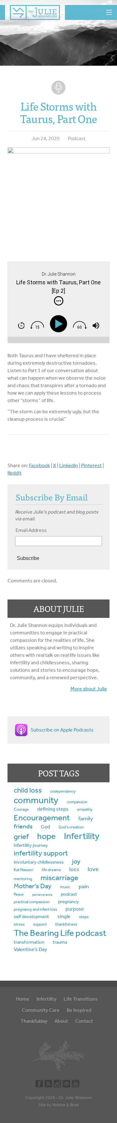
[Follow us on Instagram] (57, 1083)
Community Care (41, 1010)
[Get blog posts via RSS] (48, 1083)
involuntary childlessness (39, 862)
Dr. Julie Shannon (75, 1097)
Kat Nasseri (23, 869)
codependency (63, 791)
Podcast (76, 138)
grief (21, 836)
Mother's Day (32, 886)
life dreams (51, 869)
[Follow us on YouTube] (75, 1083)
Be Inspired (79, 1010)
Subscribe (28, 558)
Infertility (82, 836)
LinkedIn (68, 465)
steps (84, 916)
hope (46, 836)
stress (19, 924)
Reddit (14, 473)
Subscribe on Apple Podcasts (62, 730)
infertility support (41, 853)
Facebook (39, 465)
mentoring (23, 878)
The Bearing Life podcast (60, 933)
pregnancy (68, 901)
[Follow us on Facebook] (39, 1083)
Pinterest (91, 465)
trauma (60, 942)
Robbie (59, 1104)
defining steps (53, 809)
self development (31, 916)
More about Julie (89, 689)
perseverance (42, 895)
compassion (77, 801)
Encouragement (42, 817)
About (61, 1021)
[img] (58, 301)
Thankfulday (34, 1021)
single (64, 916)
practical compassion (32, 901)
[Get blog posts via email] (66, 1083)
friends (23, 826)
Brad (74, 1104)
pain (84, 886)
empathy (85, 809)
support (40, 924)
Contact (84, 1021)
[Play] (60, 323)
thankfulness (66, 924)
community (36, 800)
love (93, 869)
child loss (28, 790)
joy (76, 861)
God (45, 827)
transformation (29, 942)
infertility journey (31, 845)
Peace (19, 894)
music (65, 886)
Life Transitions (81, 999)
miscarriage (59, 877)
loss (74, 869)
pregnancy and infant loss (35, 909)
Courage (21, 809)
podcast (69, 894)
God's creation (71, 827)
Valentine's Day (30, 949)
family (85, 818)
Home (22, 999)
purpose (75, 909)
